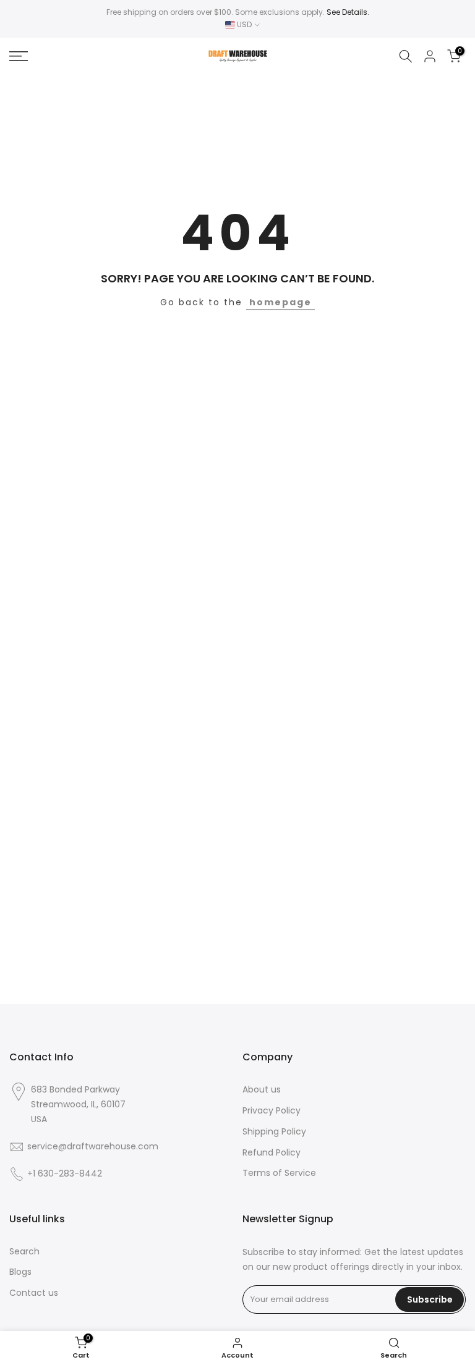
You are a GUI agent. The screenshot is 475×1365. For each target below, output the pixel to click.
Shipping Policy (274, 1132)
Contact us (33, 1293)
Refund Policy (271, 1153)
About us (261, 1090)
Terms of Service (279, 1173)
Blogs (20, 1272)
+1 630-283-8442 (64, 1174)
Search (24, 1251)
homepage (280, 302)
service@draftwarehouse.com (92, 1146)
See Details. (348, 12)
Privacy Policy (271, 1111)
